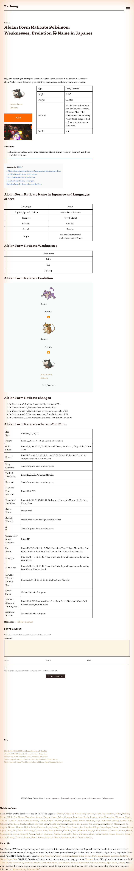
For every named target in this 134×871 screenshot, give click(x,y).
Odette (104, 834)
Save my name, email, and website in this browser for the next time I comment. (30, 671)
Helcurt (30, 823)
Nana (63, 834)
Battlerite (124, 855)
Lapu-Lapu (105, 827)
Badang (128, 834)
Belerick (105, 830)
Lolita (97, 830)
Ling (46, 823)
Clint (9, 830)
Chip (66, 813)
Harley (109, 823)
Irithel (91, 834)
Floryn (46, 817)
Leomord (48, 834)
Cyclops (38, 830)
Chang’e (12, 820)
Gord (74, 837)
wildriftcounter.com (94, 798)
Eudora (75, 827)
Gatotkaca (14, 823)
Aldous (117, 823)
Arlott (98, 813)
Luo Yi (124, 823)
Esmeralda (109, 817)
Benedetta (77, 817)
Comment (8, 638)
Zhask (22, 823)
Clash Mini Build (49, 862)
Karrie (3, 837)
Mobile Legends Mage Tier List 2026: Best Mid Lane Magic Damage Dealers (33, 762)
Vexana (89, 837)
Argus (31, 834)
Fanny (52, 830)
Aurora (41, 837)
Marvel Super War (8, 859)
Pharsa (122, 827)
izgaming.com (81, 798)
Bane (74, 830)
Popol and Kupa (91, 827)
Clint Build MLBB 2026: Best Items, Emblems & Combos (25, 751)
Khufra (42, 820)
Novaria (90, 813)
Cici (72, 813)
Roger (50, 820)
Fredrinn (110, 813)
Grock (16, 834)
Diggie (128, 817)
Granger (68, 817)
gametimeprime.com (53, 798)
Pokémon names (25, 621)
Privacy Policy (20, 869)
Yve (90, 823)
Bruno (82, 820)
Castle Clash (64, 862)
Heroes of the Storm (80, 855)
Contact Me (33, 869)
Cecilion (67, 830)
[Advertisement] (48, 56)
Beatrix (70, 823)
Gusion (78, 823)
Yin (15, 817)
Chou (19, 820)
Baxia (75, 834)
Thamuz (19, 837)
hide (20, 167)
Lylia (98, 834)
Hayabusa (61, 823)
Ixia (83, 813)
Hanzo (112, 834)
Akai (9, 834)
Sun (81, 827)
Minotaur (83, 834)
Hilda (34, 837)
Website (89, 660)
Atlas (33, 827)
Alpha (3, 830)
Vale (14, 830)
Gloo (85, 823)
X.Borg (3, 834)
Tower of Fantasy (98, 862)
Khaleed (24, 834)
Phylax (21, 817)
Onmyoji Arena (62, 855)
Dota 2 (41, 855)
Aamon (38, 817)
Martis (27, 837)
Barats (130, 827)
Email (48, 660)
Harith (129, 830)
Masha (57, 837)
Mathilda (90, 820)
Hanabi (123, 820)
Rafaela (115, 820)
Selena (26, 820)
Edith (9, 817)
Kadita (57, 834)
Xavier (3, 817)
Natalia (3, 820)
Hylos (27, 827)
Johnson (4, 823)
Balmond (82, 830)
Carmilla (114, 830)
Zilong (96, 823)
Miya (130, 820)
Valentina (29, 817)
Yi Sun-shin (65, 827)
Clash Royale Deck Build (11, 862)
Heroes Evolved (110, 855)
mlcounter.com (108, 798)
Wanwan (119, 817)
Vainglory (49, 855)
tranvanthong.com (68, 798)
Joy (103, 813)
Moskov (39, 834)
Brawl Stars (96, 855)
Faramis (120, 834)
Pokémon (8, 23)
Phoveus (39, 823)
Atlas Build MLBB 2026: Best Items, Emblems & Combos (25, 754)
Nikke (121, 862)
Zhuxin (60, 813)
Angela (3, 827)
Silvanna (41, 827)
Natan (54, 817)
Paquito (93, 817)
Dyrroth (49, 837)
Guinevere (106, 820)
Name (7, 660)
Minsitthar (66, 837)
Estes (102, 823)
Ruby (45, 830)
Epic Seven (112, 862)
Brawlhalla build (32, 862)
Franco (115, 827)
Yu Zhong (28, 830)
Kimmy (10, 837)
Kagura (66, 820)
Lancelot (58, 820)
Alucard (11, 827)
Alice (100, 817)
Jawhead (34, 820)
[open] (128, 8)
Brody (86, 817)
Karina (59, 830)
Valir (69, 834)
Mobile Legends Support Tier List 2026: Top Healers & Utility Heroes (31, 759)
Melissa (125, 813)
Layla (48, 827)
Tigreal (74, 820)
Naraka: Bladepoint (80, 862)
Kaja (97, 820)
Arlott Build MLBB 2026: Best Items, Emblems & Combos (26, 756)
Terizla (81, 837)
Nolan (78, 813)
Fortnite (89, 859)
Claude (52, 823)
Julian (118, 813)
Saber (20, 830)
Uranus (19, 827)
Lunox (122, 830)
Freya (90, 830)
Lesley (55, 827)
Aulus (60, 817)
